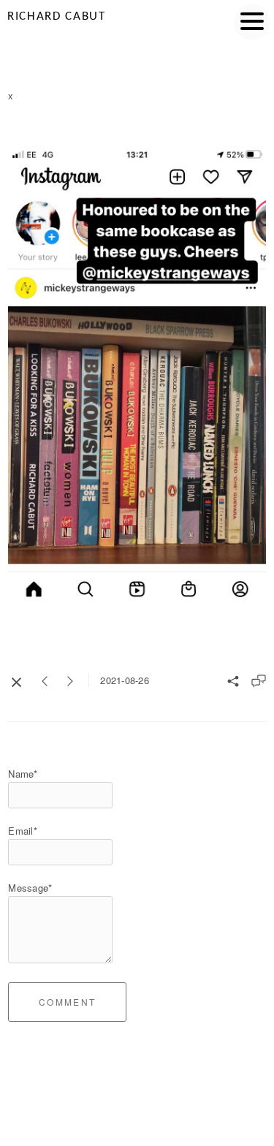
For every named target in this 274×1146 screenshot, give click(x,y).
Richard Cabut (56, 16)
